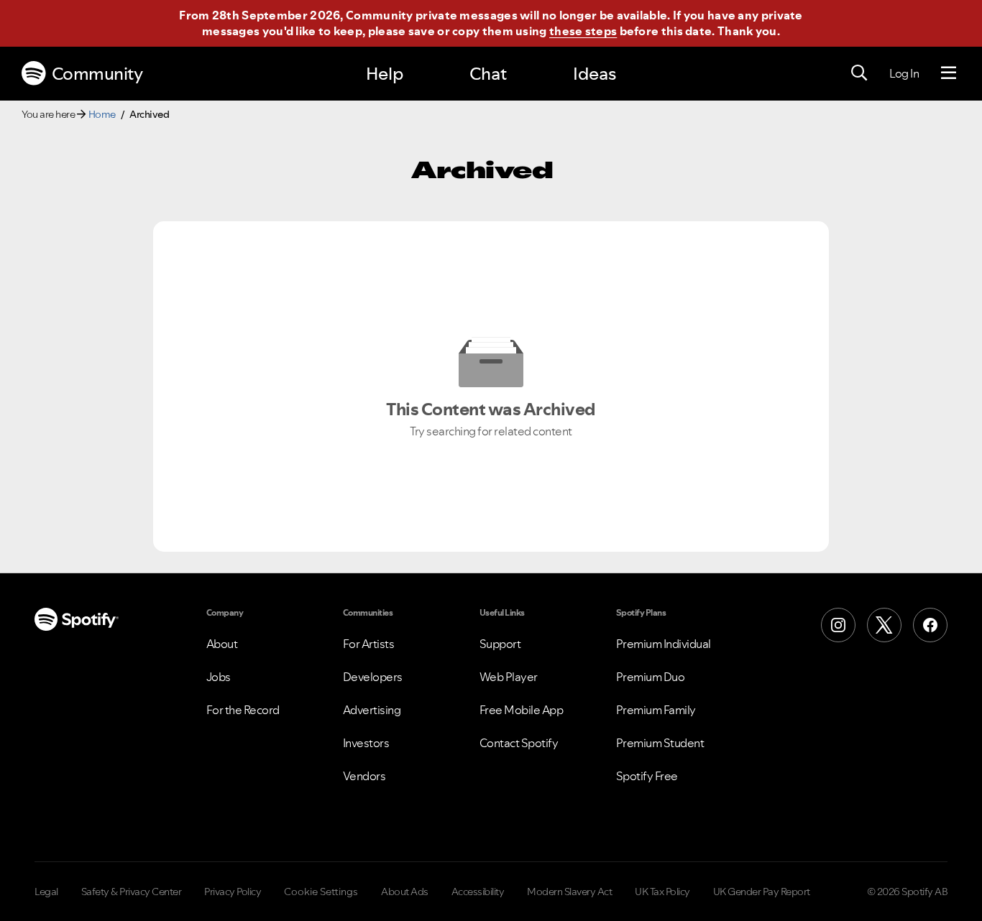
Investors (366, 743)
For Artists (369, 644)
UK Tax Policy (662, 891)
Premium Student (660, 743)
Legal (46, 891)
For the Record (243, 710)
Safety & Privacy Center (131, 891)
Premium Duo (650, 677)
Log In (904, 73)
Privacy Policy (232, 891)
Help (384, 73)
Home (102, 114)
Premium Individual (663, 644)
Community (97, 73)
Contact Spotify (519, 743)
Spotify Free (647, 776)
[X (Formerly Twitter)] (884, 625)
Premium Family (656, 710)
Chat (488, 73)
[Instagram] (838, 625)
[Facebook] (930, 625)
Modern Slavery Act (569, 891)
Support (500, 644)
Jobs (218, 677)
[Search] (859, 73)
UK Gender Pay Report (761, 891)
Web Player (508, 677)
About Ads (404, 891)
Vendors (364, 776)
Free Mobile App (521, 710)
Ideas (594, 73)
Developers (373, 677)
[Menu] (948, 73)
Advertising (372, 710)
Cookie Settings (321, 891)
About (222, 644)
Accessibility (478, 891)
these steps (583, 31)
